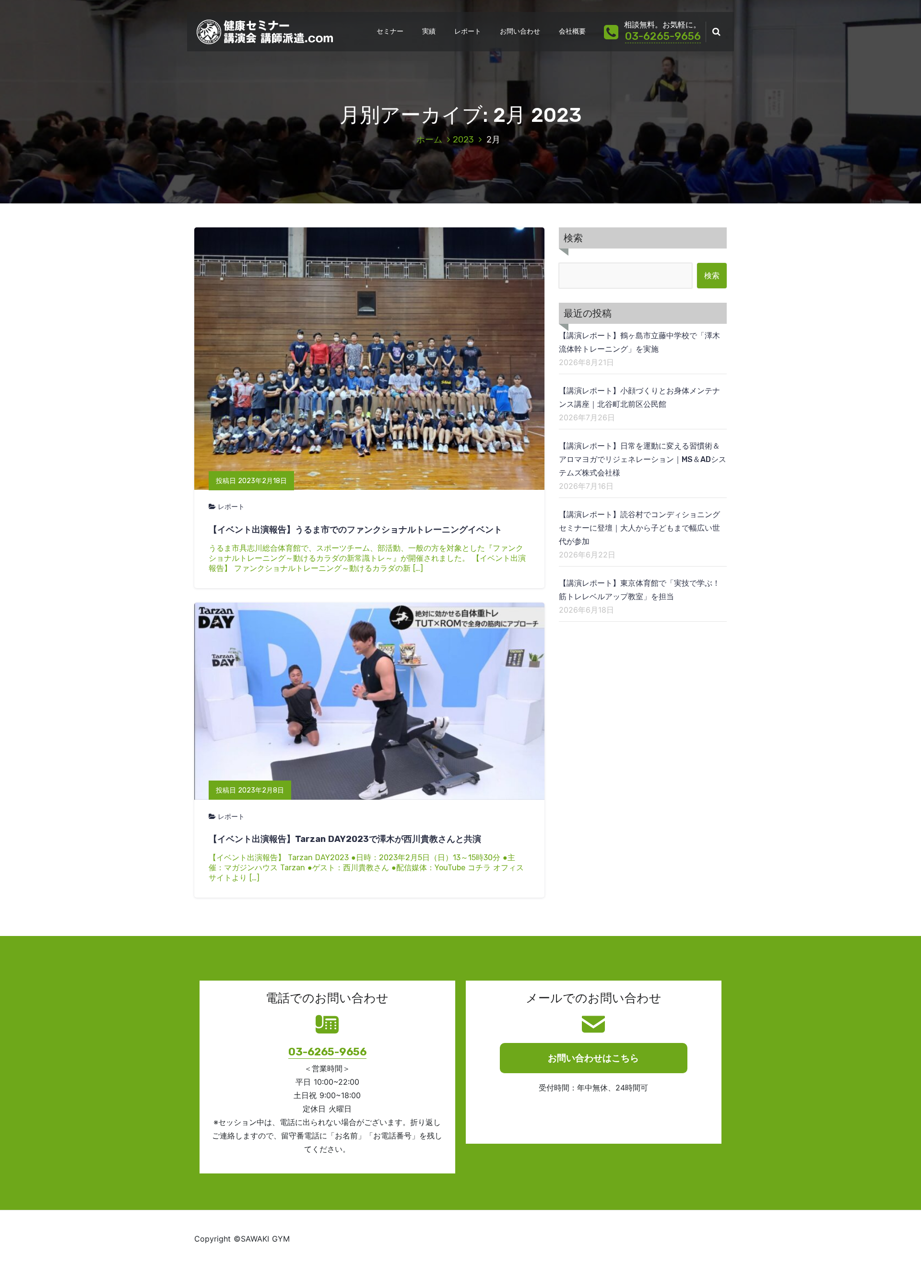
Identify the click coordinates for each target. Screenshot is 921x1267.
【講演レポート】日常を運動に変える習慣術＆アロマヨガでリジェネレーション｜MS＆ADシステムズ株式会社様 (642, 459)
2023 (463, 139)
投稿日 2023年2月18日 (251, 481)
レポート (467, 31)
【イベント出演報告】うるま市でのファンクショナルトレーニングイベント (355, 529)
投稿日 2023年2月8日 (250, 790)
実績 (429, 31)
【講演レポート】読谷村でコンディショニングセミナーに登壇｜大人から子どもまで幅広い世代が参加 (639, 528)
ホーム (429, 139)
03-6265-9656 (663, 36)
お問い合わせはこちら (593, 1058)
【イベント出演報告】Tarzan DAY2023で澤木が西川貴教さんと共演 (345, 839)
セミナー (390, 31)
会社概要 (572, 31)
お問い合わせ (520, 31)
